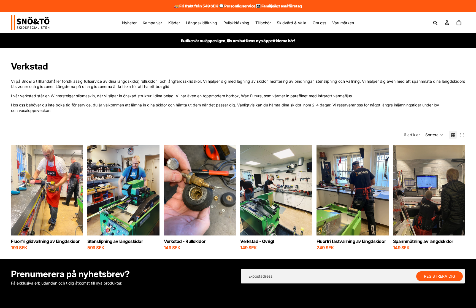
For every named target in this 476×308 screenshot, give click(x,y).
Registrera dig (439, 276)
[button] (434, 135)
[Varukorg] (459, 23)
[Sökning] (435, 23)
